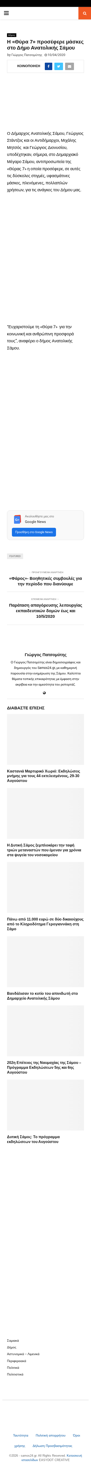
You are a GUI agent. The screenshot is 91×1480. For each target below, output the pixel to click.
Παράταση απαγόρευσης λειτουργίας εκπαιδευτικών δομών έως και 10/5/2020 (45, 611)
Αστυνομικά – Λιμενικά (23, 1354)
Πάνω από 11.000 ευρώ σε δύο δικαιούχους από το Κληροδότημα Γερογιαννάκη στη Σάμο (45, 924)
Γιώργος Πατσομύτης (26, 55)
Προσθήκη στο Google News (34, 532)
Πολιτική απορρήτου (51, 1435)
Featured (15, 556)
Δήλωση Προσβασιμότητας (52, 1446)
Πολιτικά (13, 1367)
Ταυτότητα (21, 1435)
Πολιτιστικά (15, 1374)
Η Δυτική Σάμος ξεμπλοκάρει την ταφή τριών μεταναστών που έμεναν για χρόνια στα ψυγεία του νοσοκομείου (44, 850)
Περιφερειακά (16, 1361)
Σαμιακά (13, 1340)
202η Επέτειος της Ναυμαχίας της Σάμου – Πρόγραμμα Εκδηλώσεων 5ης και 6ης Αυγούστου (44, 1067)
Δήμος (11, 35)
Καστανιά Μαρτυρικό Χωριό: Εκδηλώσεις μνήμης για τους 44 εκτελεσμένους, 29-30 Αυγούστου (43, 776)
